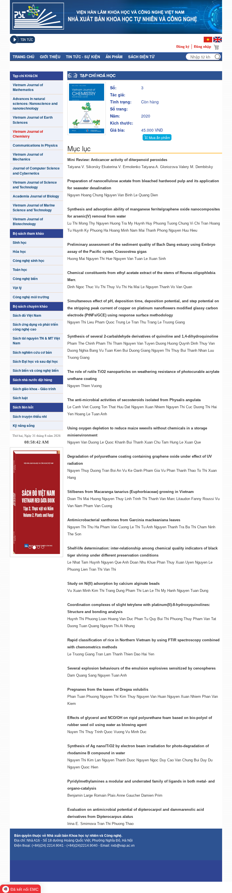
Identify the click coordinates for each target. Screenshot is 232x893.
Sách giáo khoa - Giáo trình (34, 388)
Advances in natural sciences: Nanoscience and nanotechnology (35, 103)
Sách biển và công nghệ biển (36, 370)
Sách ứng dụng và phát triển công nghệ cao (35, 327)
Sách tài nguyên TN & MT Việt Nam (36, 341)
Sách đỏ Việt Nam (27, 315)
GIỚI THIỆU (50, 56)
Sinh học (20, 242)
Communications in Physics (35, 145)
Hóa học (19, 251)
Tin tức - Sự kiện (83, 56)
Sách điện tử (141, 56)
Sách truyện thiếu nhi (30, 416)
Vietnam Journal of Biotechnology (28, 221)
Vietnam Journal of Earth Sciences (33, 120)
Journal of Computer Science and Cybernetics (36, 170)
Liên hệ (61, 65)
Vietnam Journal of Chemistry (28, 134)
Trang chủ (23, 56)
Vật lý (17, 287)
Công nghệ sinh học (28, 260)
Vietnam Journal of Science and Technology (35, 185)
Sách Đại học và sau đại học (35, 361)
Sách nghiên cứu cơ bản (32, 352)
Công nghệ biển (25, 278)
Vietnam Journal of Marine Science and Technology (34, 207)
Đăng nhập (202, 46)
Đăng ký (183, 46)
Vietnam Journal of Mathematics (28, 87)
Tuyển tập (84, 65)
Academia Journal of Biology (36, 196)
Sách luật (20, 398)
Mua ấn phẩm (159, 137)
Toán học (20, 269)
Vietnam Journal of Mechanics (28, 157)
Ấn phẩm (114, 56)
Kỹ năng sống (24, 425)
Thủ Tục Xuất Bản (30, 65)
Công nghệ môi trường (31, 297)
